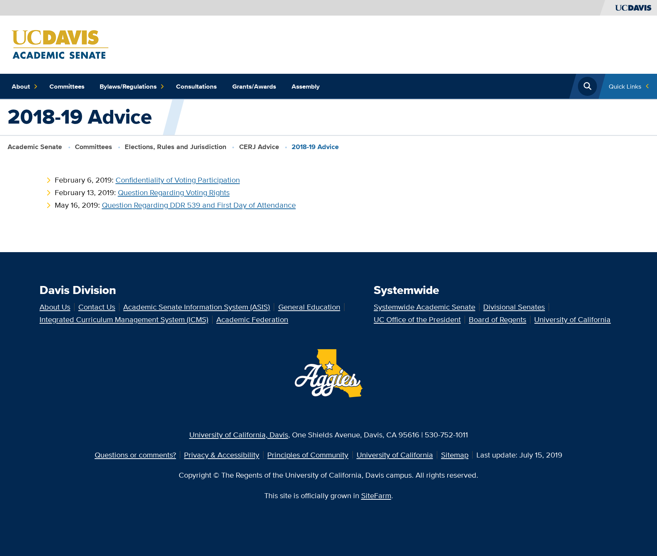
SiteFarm (376, 495)
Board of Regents (497, 319)
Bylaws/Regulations (128, 86)
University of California (572, 319)
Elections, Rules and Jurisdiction (175, 147)
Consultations (196, 86)
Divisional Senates (514, 306)
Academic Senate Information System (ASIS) (196, 306)
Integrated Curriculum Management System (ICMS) (124, 319)
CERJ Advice (259, 147)
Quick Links (625, 86)
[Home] (60, 43)
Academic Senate (35, 147)
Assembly (306, 86)
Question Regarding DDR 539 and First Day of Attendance (199, 204)
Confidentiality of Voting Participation (178, 179)
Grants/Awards (254, 86)
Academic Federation (252, 319)
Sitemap (454, 454)
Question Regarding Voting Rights (174, 192)
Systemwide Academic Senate (424, 306)
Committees (66, 86)
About (21, 86)
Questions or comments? (135, 454)
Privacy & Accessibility (221, 454)
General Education (309, 306)
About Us (55, 306)
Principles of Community (307, 454)
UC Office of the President (417, 319)
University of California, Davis (238, 434)
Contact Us (96, 306)
